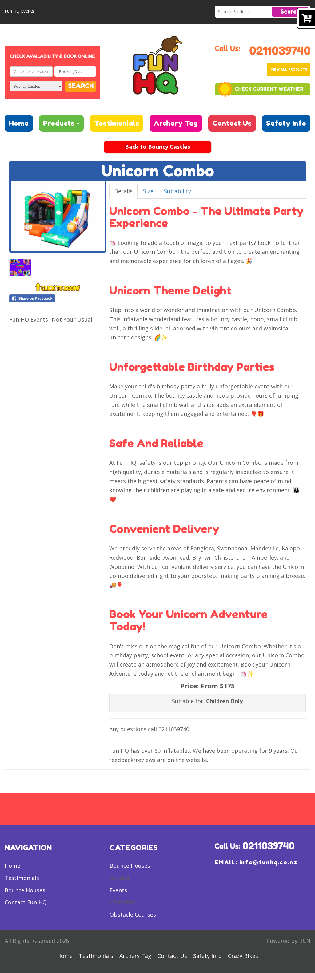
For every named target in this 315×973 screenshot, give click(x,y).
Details (123, 191)
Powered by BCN (288, 940)
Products (59, 123)
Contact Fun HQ (26, 902)
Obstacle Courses (133, 914)
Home (19, 123)
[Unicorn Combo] (58, 216)
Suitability (177, 191)
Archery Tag (176, 123)
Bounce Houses (25, 890)
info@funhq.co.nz (268, 862)
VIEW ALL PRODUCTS (289, 69)
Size (148, 191)
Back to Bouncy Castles (157, 146)
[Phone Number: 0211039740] (279, 49)
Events (118, 890)
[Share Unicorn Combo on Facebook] (57, 298)
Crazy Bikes (243, 955)
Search (290, 11)
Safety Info (286, 123)
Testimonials (116, 123)
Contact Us (232, 123)
